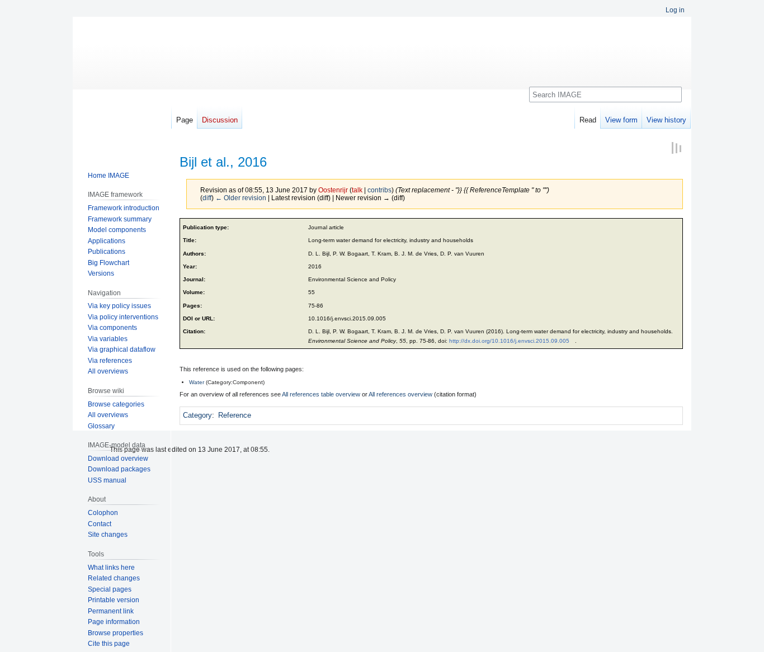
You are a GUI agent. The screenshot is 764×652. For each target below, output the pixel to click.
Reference (234, 415)
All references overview (400, 394)
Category (197, 415)
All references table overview (321, 394)
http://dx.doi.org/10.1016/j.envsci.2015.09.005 (509, 341)
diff (206, 197)
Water (196, 382)
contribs (379, 189)
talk (357, 189)
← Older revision (240, 197)
